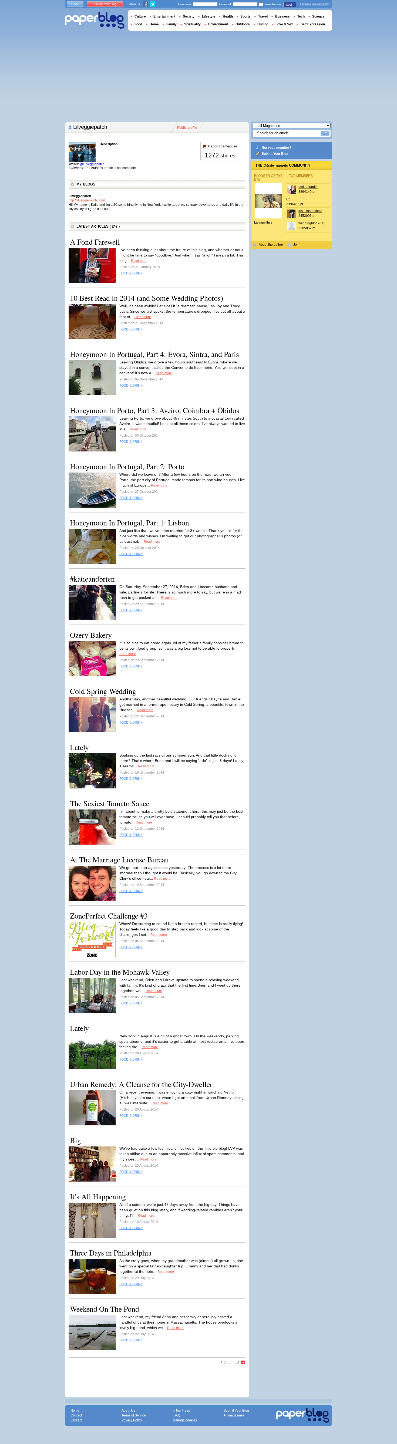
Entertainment (164, 16)
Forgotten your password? (314, 4)
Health (228, 16)
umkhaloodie (308, 187)
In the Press (181, 1410)
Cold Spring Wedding (103, 691)
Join (296, 245)
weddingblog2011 (311, 223)
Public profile (187, 128)
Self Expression (313, 24)
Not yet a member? (276, 148)
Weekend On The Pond (104, 1309)
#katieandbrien (92, 578)
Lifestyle (208, 16)
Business (282, 16)
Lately (79, 747)
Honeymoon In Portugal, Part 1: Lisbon (129, 522)
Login (289, 4)
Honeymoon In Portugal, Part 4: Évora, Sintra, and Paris (154, 354)
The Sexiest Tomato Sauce (109, 803)
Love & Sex (284, 24)
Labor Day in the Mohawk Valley (120, 972)
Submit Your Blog (275, 154)
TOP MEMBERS (301, 176)
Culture (140, 16)
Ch (288, 199)
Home (75, 4)
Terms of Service (134, 1415)
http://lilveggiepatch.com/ (87, 200)
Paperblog (95, 20)
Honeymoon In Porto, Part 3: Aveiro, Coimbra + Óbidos (154, 410)
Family (171, 24)
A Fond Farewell (95, 242)
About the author (271, 245)
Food (138, 24)
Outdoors (242, 24)
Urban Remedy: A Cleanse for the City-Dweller (141, 1084)
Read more (139, 261)
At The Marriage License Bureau (119, 859)
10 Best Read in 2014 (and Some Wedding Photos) (146, 298)
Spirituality (192, 24)
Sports (245, 16)
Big (75, 1140)
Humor (262, 24)
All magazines (234, 1415)
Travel (263, 16)
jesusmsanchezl (310, 211)
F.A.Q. (177, 1415)
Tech (301, 16)
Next (243, 1362)
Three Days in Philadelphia (111, 1252)
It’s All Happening (98, 1196)
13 (237, 1362)
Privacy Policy (132, 1420)
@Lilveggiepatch (92, 164)
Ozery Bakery (91, 635)
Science (318, 16)
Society (188, 16)
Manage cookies (185, 1420)
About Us (128, 1410)
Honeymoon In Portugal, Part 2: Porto (127, 466)
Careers (76, 1420)
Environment (218, 24)
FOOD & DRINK (131, 273)
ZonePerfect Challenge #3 (109, 915)
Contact (76, 1415)
